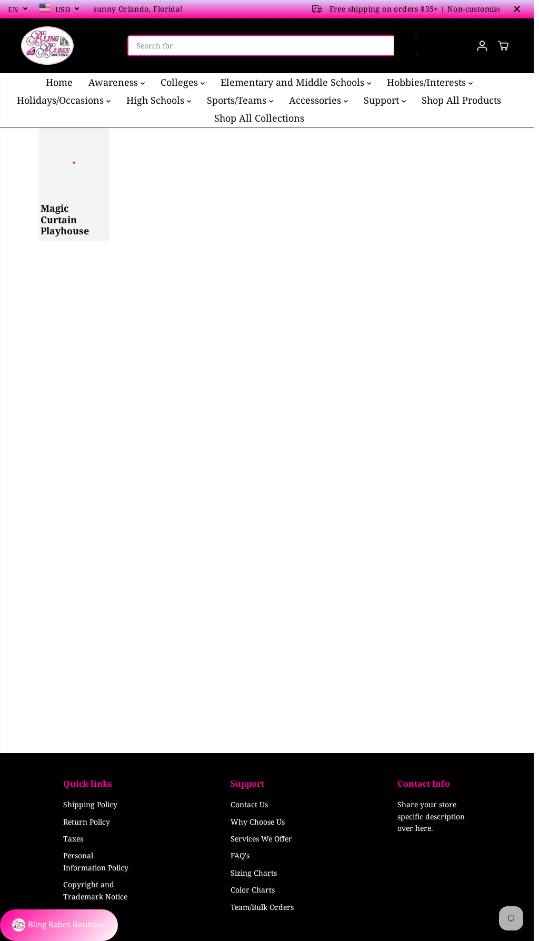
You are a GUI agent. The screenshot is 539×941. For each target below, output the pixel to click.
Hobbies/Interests (427, 82)
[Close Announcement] (517, 9)
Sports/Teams (238, 100)
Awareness (114, 82)
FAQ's (240, 855)
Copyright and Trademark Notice (95, 890)
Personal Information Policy (95, 861)
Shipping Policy (90, 804)
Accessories (316, 100)
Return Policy (86, 822)
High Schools (156, 100)
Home (59, 82)
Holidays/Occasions (61, 100)
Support (383, 100)
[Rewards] (59, 925)
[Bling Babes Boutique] (47, 46)
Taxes (73, 839)
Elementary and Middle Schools (294, 82)
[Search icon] (405, 45)
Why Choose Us (258, 822)
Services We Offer (261, 839)
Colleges (181, 82)
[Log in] (482, 45)
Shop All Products (461, 100)
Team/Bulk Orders (262, 907)
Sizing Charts (254, 873)
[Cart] (503, 45)
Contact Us (249, 804)
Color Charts (253, 890)
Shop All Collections (259, 118)
